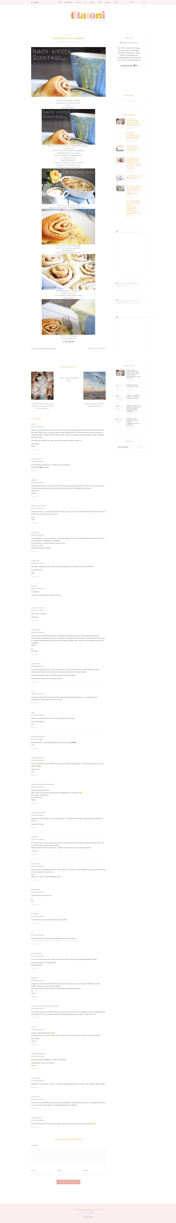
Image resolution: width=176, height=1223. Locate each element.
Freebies (108, 2)
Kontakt (100, 1210)
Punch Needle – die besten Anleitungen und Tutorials (133, 177)
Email (58, 1170)
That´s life (53, 348)
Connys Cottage (37, 608)
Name (33, 1170)
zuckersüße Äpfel (38, 812)
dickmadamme (36, 1118)
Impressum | (93, 1210)
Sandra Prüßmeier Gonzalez (42, 784)
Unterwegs (68, 2)
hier (65, 293)
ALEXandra (35, 889)
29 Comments (74, 42)
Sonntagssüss (79, 150)
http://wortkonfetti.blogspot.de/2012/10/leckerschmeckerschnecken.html (54, 941)
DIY (86, 2)
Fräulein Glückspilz (39, 506)
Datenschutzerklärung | (81, 1210)
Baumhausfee (36, 953)
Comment (34, 1145)
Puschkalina (36, 459)
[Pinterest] (36, 2)
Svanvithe (35, 560)
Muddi (33, 424)
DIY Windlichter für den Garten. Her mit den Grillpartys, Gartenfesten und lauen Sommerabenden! (133, 189)
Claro (33, 1027)
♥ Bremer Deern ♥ (38, 736)
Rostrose (35, 532)
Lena (33, 712)
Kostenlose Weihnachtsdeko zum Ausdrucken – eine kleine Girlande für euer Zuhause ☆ (42, 406)
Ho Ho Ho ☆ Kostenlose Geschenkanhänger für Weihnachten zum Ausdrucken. (133, 136)
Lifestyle (78, 2)
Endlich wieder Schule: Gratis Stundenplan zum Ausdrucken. (132, 148)
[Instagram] (34, 2)
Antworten (34, 449)
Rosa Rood (35, 863)
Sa (32, 932)
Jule (32, 691)
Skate (100, 2)
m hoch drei (36, 1078)
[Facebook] (31, 2)
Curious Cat (36, 1096)
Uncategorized (68, 34)
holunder (35, 914)
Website (85, 1170)
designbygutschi (37, 758)
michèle (34, 586)
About (116, 2)
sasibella (35, 978)
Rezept (47, 348)
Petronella (35, 630)
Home (60, 2)
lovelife (34, 837)
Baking (43, 348)
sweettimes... (36, 663)
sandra (34, 480)
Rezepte (92, 2)
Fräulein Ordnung (38, 1054)
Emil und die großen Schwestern (44, 1006)
